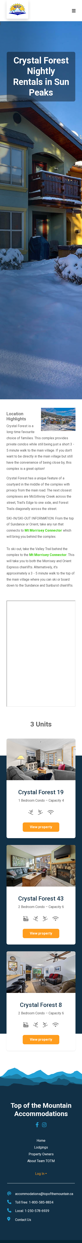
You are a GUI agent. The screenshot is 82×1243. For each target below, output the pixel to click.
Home (41, 1141)
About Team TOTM (41, 1161)
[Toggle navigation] (74, 10)
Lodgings (41, 1147)
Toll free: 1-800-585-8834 (34, 1202)
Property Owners (41, 1154)
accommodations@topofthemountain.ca (44, 1194)
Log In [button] (39, 1174)
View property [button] (41, 827)
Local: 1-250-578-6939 (32, 1211)
